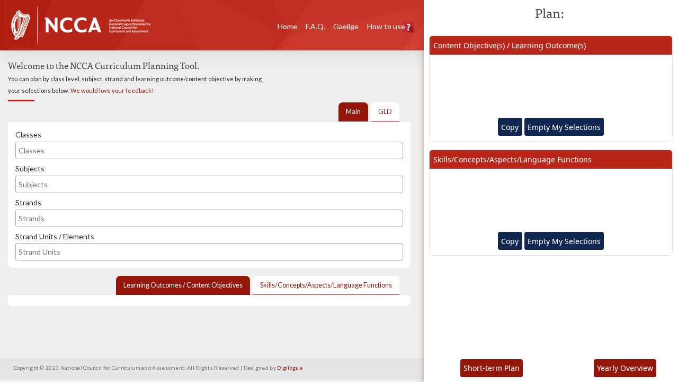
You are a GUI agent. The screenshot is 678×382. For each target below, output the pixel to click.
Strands (28, 202)
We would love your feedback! (112, 90)
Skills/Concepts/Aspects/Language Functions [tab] (326, 285)
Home (287, 26)
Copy (510, 127)
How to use (386, 26)
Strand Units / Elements (54, 236)
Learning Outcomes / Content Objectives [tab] (183, 285)
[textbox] (60, 150)
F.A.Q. (315, 26)
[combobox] (209, 150)
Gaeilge (346, 26)
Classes (28, 134)
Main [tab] (353, 112)
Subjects (29, 168)
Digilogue (289, 367)
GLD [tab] (385, 112)
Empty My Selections (564, 127)
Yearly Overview (625, 368)
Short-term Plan (491, 368)
